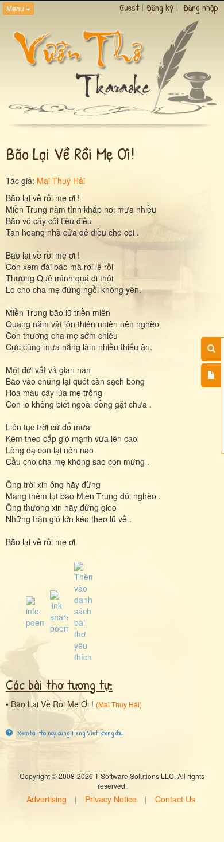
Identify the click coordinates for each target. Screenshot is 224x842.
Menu (16, 8)
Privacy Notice (111, 799)
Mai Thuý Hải (61, 180)
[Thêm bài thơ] (211, 375)
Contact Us (175, 799)
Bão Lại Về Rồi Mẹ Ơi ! (52, 704)
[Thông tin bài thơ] (35, 611)
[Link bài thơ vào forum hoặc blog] (59, 611)
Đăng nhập (200, 7)
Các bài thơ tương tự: (59, 684)
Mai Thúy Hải (119, 704)
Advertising (46, 799)
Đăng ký (159, 7)
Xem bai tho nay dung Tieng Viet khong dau (69, 733)
